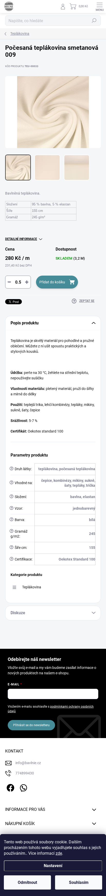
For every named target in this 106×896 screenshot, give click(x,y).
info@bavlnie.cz (28, 763)
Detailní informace (21, 239)
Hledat (94, 20)
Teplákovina (31, 587)
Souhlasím (79, 882)
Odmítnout (27, 882)
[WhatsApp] (22, 786)
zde (59, 853)
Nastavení (53, 865)
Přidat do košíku (52, 282)
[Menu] (99, 6)
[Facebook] (9, 786)
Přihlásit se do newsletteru (31, 725)
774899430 (24, 773)
